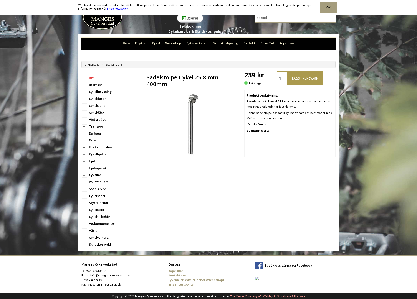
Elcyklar (141, 43)
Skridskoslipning (225, 43)
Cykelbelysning (100, 92)
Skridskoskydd (100, 244)
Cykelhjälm (97, 154)
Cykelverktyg (99, 237)
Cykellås (95, 175)
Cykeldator (97, 99)
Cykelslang (97, 106)
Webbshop (173, 43)
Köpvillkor (286, 43)
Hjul (92, 161)
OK (328, 7)
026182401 (100, 271)
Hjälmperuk (98, 168)
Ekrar (93, 140)
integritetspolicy (117, 8)
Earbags (95, 133)
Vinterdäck (97, 119)
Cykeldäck (96, 112)
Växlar (94, 230)
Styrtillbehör (98, 203)
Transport (97, 126)
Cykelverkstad (197, 43)
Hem (126, 43)
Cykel (156, 43)
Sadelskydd (97, 189)
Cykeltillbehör (99, 217)
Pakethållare (98, 182)
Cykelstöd (96, 210)
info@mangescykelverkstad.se (110, 275)
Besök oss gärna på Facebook (288, 265)
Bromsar (95, 85)
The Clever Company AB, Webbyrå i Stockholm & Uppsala (267, 296)
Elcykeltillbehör (100, 147)
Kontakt (249, 43)
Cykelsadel (92, 64)
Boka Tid (267, 43)
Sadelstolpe (114, 64)
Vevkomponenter (102, 224)
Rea (92, 78)
